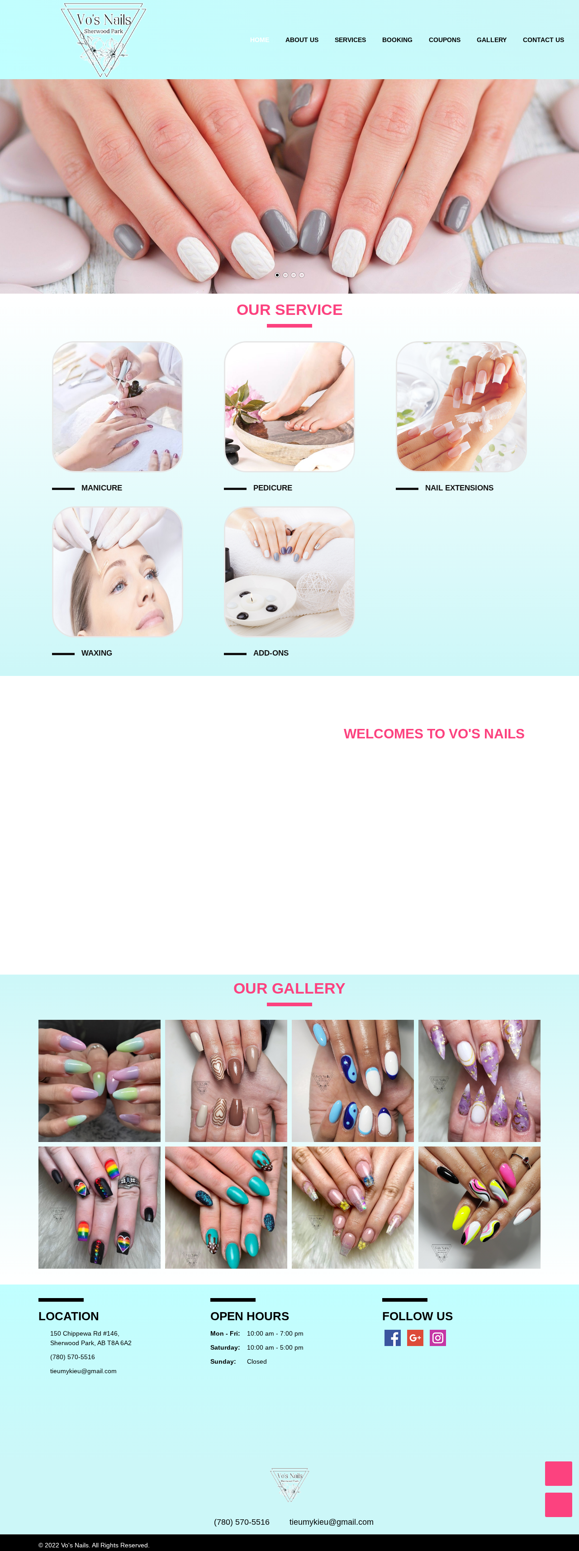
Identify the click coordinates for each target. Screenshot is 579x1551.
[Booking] (558, 1505)
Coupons (444, 39)
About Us (301, 39)
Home (259, 39)
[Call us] (558, 1473)
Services (350, 39)
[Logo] (103, 39)
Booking (397, 39)
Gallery (492, 39)
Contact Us (543, 39)
